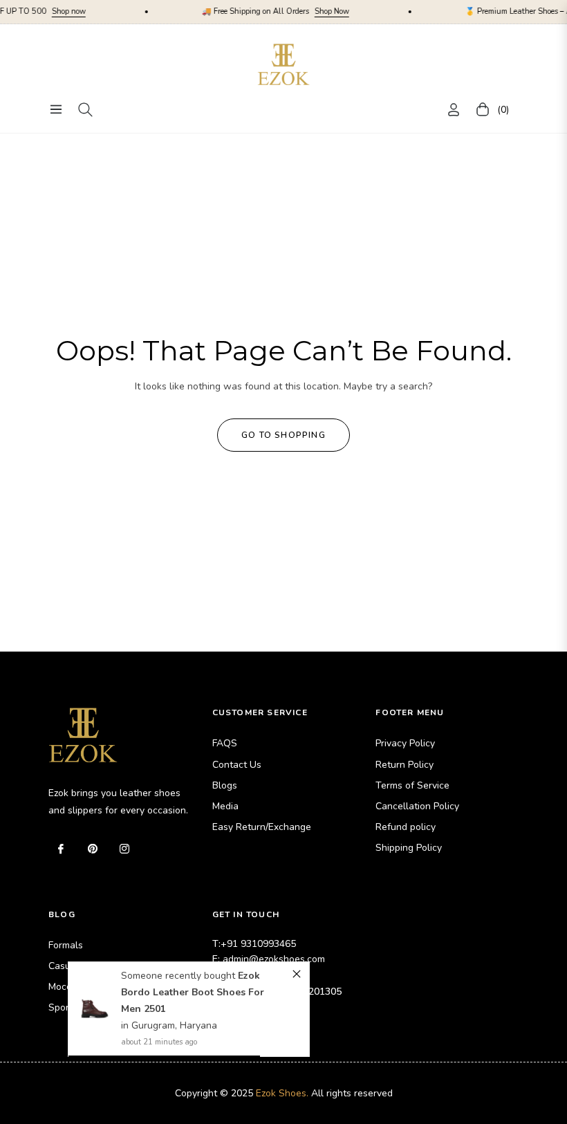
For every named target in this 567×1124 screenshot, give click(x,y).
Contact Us (236, 764)
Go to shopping (283, 435)
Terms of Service (412, 785)
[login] (453, 109)
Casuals (66, 966)
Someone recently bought (179, 975)
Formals (65, 945)
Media (225, 806)
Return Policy (404, 764)
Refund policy (405, 826)
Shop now (42, 11)
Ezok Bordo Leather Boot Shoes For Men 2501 (192, 992)
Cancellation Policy (417, 806)
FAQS (224, 743)
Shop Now (305, 11)
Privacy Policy (405, 743)
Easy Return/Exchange (261, 826)
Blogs (224, 785)
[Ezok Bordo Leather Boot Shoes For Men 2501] (95, 1009)
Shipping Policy (408, 847)
